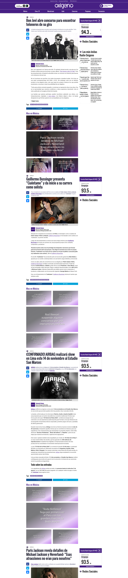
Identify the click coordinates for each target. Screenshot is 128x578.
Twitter (66, 108)
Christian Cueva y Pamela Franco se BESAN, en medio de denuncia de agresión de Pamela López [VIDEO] (96, 87)
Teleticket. (52, 370)
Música (25, 11)
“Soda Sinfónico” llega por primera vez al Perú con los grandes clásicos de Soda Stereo (65, 165)
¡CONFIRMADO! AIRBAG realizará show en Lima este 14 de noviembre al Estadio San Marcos (65, 122)
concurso (46, 104)
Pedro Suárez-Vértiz (44, 279)
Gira (36, 104)
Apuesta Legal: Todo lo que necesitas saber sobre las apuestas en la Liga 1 (96, 78)
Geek (63, 11)
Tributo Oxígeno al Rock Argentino (65, 340)
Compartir (40, 108)
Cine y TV (37, 11)
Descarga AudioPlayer (63, 1)
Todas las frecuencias (90, 36)
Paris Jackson (34, 564)
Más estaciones (73, 1)
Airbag (57, 452)
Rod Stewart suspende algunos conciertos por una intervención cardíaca (39, 165)
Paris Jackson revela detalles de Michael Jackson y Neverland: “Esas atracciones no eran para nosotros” (52, 144)
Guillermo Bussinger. (57, 253)
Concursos (74, 11)
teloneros (40, 104)
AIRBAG (32, 475)
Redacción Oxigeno (40, 63)
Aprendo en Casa (53, 1)
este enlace (52, 96)
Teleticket (35, 472)
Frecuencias (101, 11)
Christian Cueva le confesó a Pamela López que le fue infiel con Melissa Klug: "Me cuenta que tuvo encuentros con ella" (96, 61)
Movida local (50, 11)
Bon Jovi (32, 104)
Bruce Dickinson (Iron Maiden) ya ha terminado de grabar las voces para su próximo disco (65, 536)
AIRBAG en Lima (38, 475)
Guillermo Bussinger (36, 193)
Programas (88, 11)
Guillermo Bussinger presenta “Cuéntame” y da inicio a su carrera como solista (39, 122)
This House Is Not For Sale (67, 71)
